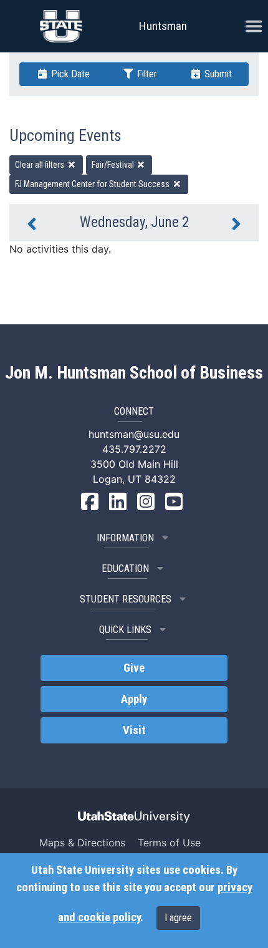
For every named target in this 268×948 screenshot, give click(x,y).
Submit (217, 74)
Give (134, 668)
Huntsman (163, 26)
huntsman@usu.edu (134, 434)
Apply (134, 699)
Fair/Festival (114, 165)
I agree (178, 918)
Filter (146, 74)
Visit (134, 730)
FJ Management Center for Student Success (93, 184)
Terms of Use (169, 842)
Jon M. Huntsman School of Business (134, 373)
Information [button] (125, 538)
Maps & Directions (82, 842)
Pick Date (69, 74)
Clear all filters (40, 165)
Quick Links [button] (125, 629)
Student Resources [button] (125, 599)
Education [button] (125, 568)
